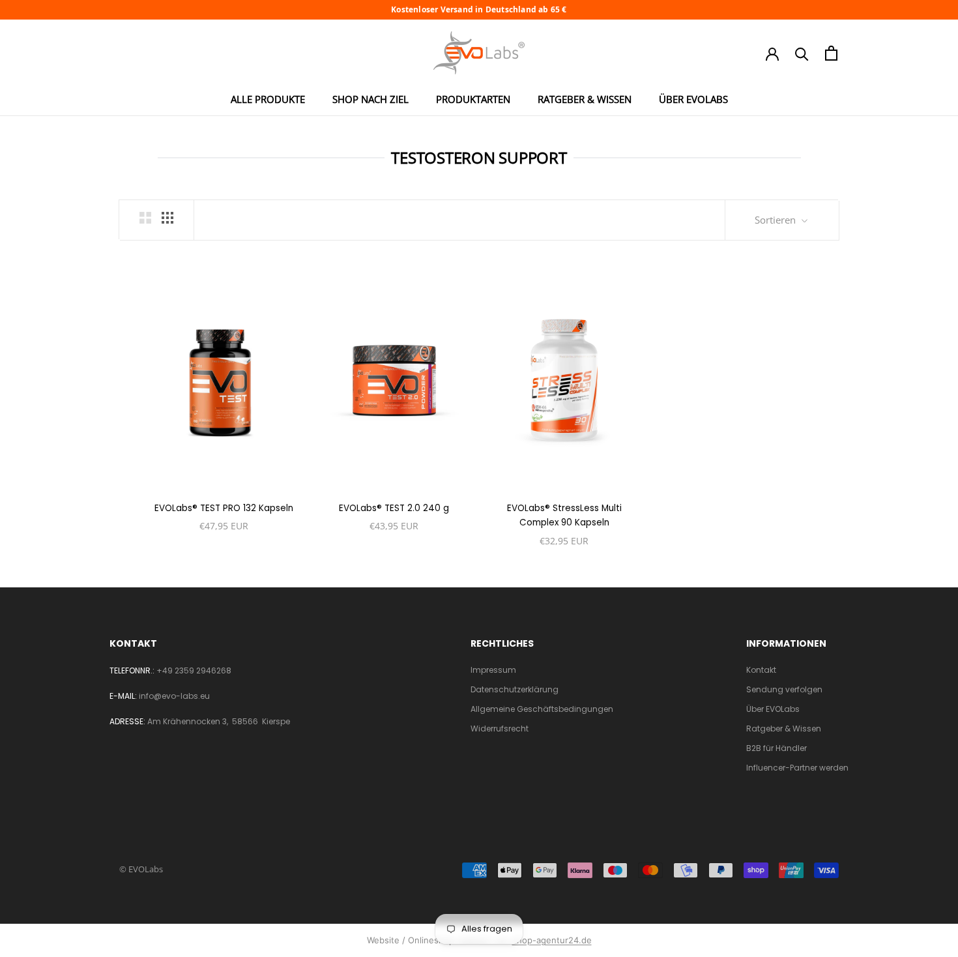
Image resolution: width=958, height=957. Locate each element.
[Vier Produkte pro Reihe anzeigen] (167, 218)
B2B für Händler (776, 748)
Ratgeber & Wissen (584, 99)
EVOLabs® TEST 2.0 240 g (394, 508)
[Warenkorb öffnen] (831, 53)
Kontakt (761, 669)
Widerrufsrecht (500, 728)
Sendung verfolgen (784, 689)
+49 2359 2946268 (193, 670)
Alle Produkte (268, 99)
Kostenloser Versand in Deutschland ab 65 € (478, 9)
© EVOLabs (141, 869)
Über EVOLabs (693, 99)
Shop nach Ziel (370, 99)
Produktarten (473, 99)
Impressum (493, 669)
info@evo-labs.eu (174, 695)
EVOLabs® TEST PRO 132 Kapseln (223, 508)
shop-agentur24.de (552, 940)
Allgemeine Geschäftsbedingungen (542, 708)
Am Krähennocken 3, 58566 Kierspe (218, 721)
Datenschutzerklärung (515, 689)
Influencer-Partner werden (797, 767)
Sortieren (776, 219)
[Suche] (802, 53)
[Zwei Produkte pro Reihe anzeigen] (145, 218)
